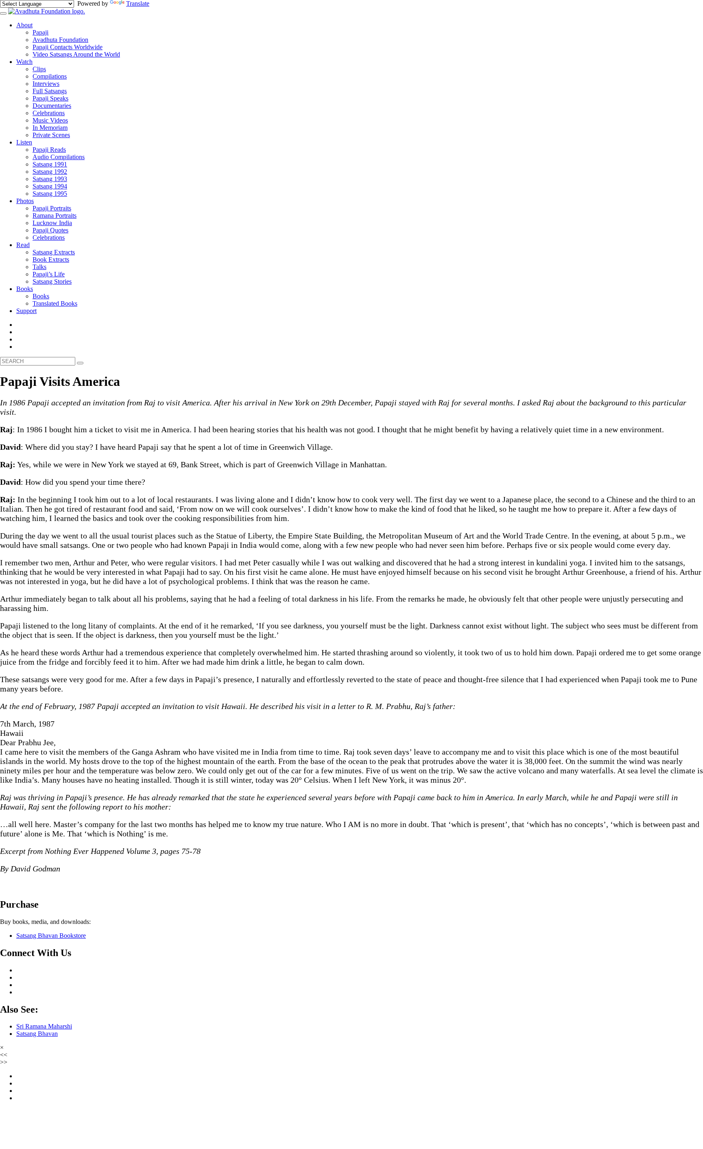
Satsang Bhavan (37, 1033)
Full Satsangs (50, 91)
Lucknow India (52, 222)
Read (23, 244)
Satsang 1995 (50, 193)
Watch (24, 61)
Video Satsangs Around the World (76, 54)
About (24, 25)
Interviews (46, 83)
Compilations (50, 76)
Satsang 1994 (50, 186)
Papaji (40, 32)
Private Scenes (51, 134)
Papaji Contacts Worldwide (68, 47)
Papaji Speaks (50, 98)
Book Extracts (51, 259)
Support (26, 310)
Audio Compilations (59, 156)
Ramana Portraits (54, 215)
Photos (25, 200)
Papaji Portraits (52, 208)
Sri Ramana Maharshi (44, 1026)
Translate (137, 3)
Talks (39, 266)
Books (24, 288)
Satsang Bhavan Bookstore (51, 935)
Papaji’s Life (49, 274)
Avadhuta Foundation (60, 39)
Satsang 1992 (50, 171)
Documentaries (52, 105)
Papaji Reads (49, 149)
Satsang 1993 (50, 178)
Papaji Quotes (50, 230)
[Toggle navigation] (3, 13)
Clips (39, 69)
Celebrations (49, 112)
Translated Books (55, 303)
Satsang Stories (52, 281)
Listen (24, 142)
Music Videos (50, 120)
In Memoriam (50, 127)
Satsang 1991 (50, 164)
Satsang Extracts (54, 252)
